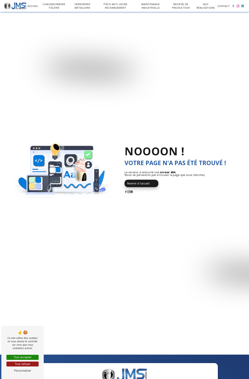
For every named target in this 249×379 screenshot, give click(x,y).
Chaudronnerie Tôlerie (54, 5)
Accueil (33, 6)
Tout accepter (23, 357)
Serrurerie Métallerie (82, 5)
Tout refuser (22, 364)
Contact (223, 6)
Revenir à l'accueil (138, 183)
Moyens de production (181, 5)
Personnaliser (22, 370)
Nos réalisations (205, 5)
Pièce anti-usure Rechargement (115, 5)
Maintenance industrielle (150, 5)
